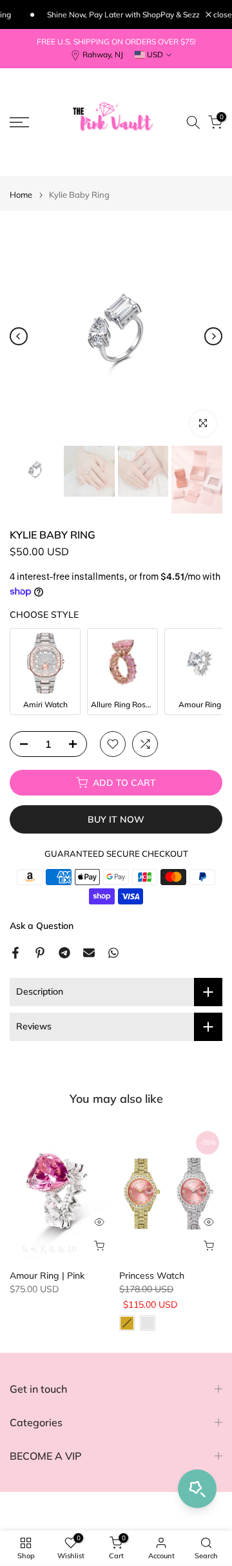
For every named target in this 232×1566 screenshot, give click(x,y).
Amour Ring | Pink (47, 1275)
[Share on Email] (89, 953)
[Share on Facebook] (15, 953)
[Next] (213, 336)
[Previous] (19, 336)
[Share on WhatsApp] (113, 953)
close (221, 15)
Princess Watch (151, 1275)
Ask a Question (41, 925)
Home (21, 195)
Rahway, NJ (102, 54)
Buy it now (116, 819)
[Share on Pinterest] (40, 953)
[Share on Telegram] (64, 953)
